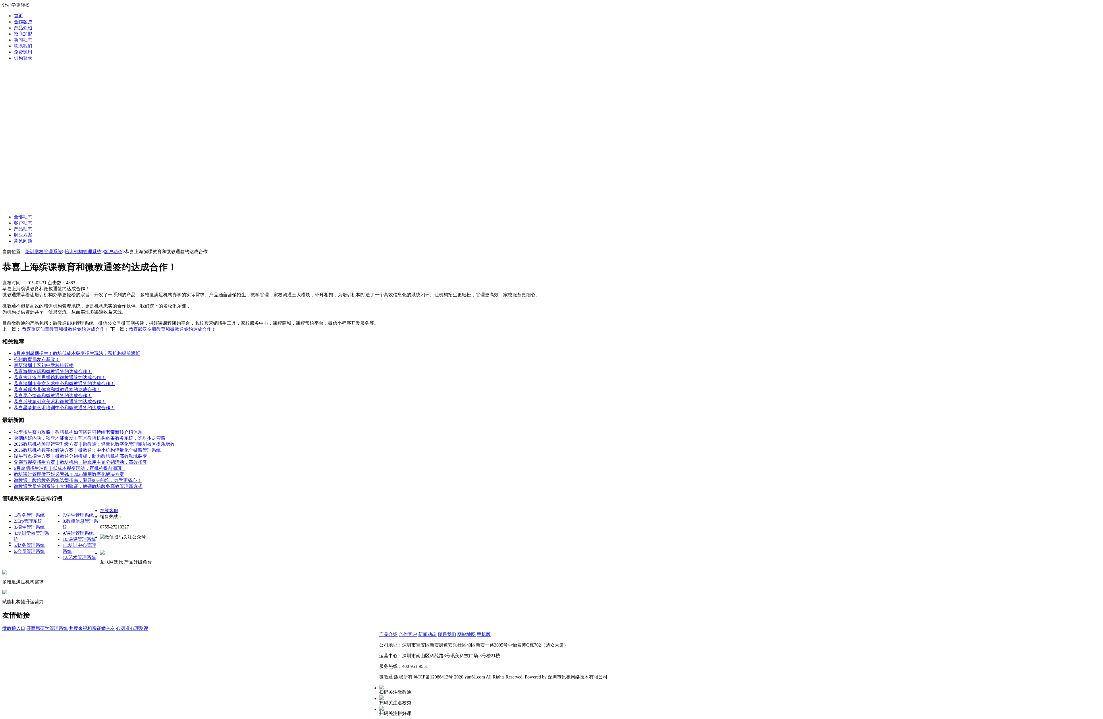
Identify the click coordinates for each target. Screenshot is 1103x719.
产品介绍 (23, 27)
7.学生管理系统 (78, 515)
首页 (18, 15)
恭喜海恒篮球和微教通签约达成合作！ (53, 371)
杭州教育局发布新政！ (37, 359)
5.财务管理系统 (29, 545)
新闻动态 (23, 39)
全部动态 (23, 216)
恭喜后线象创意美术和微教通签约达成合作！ (60, 401)
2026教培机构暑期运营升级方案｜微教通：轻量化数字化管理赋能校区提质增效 (94, 444)
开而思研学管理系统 (47, 628)
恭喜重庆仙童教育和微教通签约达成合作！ (65, 329)
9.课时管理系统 (78, 533)
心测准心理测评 (132, 628)
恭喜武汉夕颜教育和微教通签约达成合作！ (172, 329)
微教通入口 (13, 628)
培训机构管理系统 (83, 251)
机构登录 (23, 57)
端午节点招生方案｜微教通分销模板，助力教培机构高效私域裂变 (80, 456)
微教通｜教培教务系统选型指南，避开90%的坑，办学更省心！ (78, 480)
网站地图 (466, 634)
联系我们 (23, 45)
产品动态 (23, 228)
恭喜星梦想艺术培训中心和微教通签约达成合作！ (64, 407)
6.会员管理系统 (29, 551)
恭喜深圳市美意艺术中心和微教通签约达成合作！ (64, 383)
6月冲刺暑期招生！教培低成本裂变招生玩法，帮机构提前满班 (77, 353)
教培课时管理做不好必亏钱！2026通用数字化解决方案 (69, 474)
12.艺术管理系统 (79, 557)
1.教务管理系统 (29, 515)
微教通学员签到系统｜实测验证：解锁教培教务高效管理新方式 (78, 486)
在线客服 (109, 510)
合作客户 (23, 21)
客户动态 (23, 222)
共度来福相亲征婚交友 (92, 628)
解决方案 (23, 234)
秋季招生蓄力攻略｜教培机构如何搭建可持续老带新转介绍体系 (78, 432)
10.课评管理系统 (79, 539)
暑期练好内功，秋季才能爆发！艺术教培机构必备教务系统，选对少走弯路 (89, 438)
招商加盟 (23, 33)
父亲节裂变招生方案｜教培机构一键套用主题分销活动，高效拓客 (80, 462)
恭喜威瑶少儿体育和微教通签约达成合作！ (57, 389)
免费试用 (23, 51)
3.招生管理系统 (29, 527)
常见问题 (23, 241)
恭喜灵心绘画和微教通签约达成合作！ (53, 395)
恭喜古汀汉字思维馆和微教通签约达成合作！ (60, 377)
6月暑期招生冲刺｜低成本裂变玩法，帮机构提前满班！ (70, 468)
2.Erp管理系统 (28, 521)
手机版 (484, 634)
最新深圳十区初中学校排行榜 (44, 365)
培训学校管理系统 (43, 251)
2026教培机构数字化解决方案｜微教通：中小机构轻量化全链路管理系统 (87, 450)
